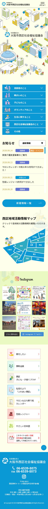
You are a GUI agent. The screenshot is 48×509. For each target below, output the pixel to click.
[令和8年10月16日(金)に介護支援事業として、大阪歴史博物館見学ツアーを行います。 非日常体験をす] (39, 293)
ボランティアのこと (23, 109)
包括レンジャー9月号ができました (18, 181)
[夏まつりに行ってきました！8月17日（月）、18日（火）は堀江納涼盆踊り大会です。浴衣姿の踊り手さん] (39, 308)
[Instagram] (24, 477)
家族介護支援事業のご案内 (14, 154)
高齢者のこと (20, 88)
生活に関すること (22, 116)
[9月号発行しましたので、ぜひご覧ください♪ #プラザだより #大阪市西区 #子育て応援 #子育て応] (24, 323)
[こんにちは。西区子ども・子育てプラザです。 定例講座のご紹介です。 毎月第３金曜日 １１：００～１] (9, 293)
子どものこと (20, 102)
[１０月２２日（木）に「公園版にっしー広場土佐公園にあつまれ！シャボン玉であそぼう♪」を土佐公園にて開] (24, 308)
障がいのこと (20, 95)
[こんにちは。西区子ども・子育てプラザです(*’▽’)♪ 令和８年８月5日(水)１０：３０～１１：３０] (24, 293)
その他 (17, 131)
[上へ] (43, 447)
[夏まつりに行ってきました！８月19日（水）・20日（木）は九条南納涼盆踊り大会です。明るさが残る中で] (9, 323)
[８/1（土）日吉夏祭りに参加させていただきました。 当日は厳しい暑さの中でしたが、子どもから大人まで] (9, 308)
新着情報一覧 (24, 203)
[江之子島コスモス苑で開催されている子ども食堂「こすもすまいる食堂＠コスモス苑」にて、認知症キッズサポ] (39, 323)
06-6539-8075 (27, 468)
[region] (24, 170)
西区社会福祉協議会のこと (26, 124)
